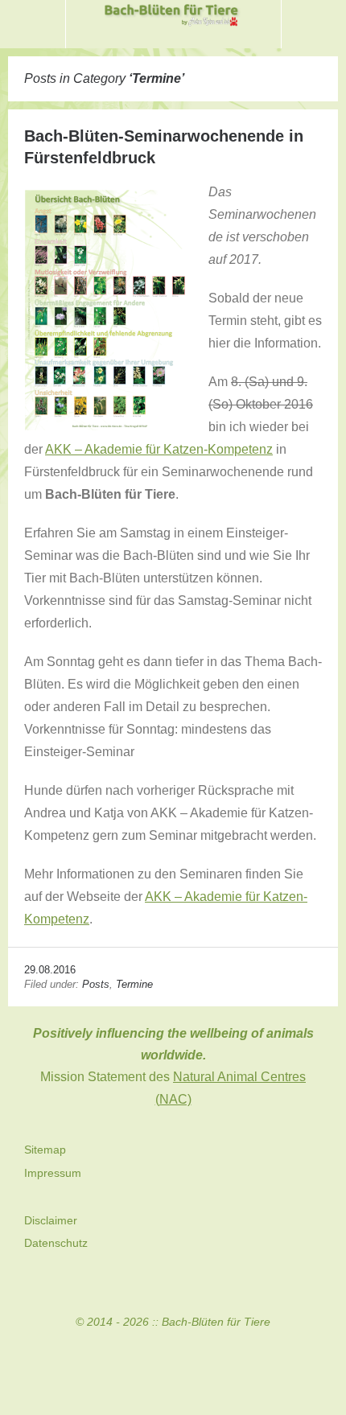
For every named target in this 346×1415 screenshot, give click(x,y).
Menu (33, 24)
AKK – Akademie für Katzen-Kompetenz (159, 449)
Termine (134, 984)
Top (173, 1367)
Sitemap (45, 1149)
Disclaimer (50, 1220)
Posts (95, 984)
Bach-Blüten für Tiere (216, 1321)
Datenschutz (56, 1242)
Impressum (52, 1172)
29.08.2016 (50, 970)
